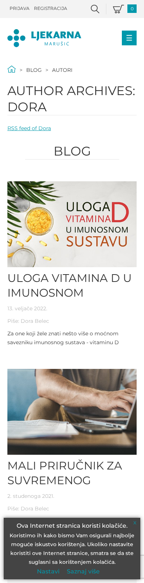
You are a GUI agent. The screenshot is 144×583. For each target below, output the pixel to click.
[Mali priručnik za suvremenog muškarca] (72, 412)
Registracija (50, 8)
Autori (62, 70)
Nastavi (48, 571)
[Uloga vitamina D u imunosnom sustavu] (72, 224)
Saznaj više (83, 571)
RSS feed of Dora (29, 128)
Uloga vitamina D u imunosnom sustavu (69, 292)
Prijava (20, 8)
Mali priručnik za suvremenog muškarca (64, 480)
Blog (34, 70)
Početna (11, 69)
